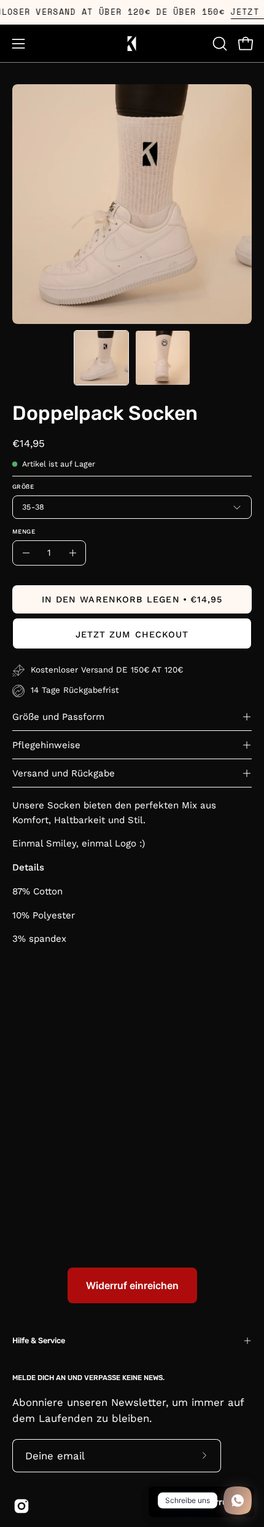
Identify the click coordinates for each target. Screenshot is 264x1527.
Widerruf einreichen (132, 1285)
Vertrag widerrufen (201, 1502)
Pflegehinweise (46, 745)
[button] (218, 43)
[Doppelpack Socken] (101, 357)
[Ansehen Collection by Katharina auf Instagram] (21, 1506)
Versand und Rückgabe (63, 773)
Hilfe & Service (38, 1340)
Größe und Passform (58, 716)
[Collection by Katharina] (132, 43)
